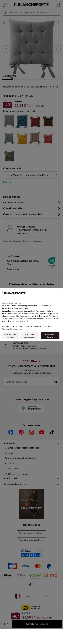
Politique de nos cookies (12, 329)
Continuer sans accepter (29, 335)
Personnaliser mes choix (10, 335)
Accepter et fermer (50, 335)
